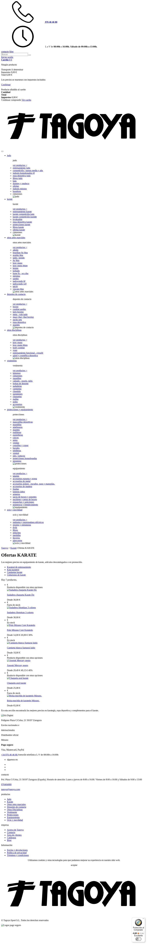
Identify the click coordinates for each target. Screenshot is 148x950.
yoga (15, 350)
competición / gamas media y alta (28, 170)
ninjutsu (16, 276)
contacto (5, 51)
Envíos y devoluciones (17, 850)
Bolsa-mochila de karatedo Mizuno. (23, 700)
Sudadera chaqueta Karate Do (20, 595)
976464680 (6, 784)
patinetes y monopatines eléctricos (28, 522)
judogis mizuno (20, 188)
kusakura (17, 191)
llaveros (16, 538)
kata (14, 181)
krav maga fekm (20, 265)
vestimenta (12, 360)
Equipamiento (13, 817)
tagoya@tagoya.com (10, 789)
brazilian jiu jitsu (20, 252)
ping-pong (17, 540)
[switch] (138, 939)
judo (9, 155)
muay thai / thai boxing (23, 317)
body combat (19, 347)
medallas (17, 535)
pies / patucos (19, 456)
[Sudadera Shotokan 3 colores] (21, 607)
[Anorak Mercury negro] (18, 660)
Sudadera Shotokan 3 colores (20, 612)
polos (15, 401)
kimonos (17, 373)
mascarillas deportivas (23, 422)
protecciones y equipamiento (20, 409)
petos (15, 440)
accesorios (17, 404)
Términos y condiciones (18, 855)
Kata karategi (13, 569)
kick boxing (18, 312)
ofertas (16, 186)
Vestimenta (12, 812)
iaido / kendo (19, 258)
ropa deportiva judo (21, 175)
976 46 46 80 (9, 754)
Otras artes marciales (16, 804)
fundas (16, 489)
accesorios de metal (21, 481)
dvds (15, 527)
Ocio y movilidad (15, 820)
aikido (15, 250)
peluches (17, 532)
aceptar (74, 865)
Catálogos (11, 837)
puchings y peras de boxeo (25, 499)
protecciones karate (21, 224)
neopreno (17, 461)
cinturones (17, 375)
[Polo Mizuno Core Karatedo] (21, 625)
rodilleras (17, 432)
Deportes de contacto (16, 807)
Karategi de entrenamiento (19, 567)
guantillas (17, 424)
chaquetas (17, 396)
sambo (16, 278)
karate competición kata (23, 214)
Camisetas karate (14, 572)
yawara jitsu (18, 289)
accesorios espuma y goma (25, 478)
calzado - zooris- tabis (23, 381)
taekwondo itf (19, 281)
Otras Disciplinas (15, 809)
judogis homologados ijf (24, 173)
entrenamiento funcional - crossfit (28, 353)
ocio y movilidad (14, 510)
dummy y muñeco (21, 183)
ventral (16, 453)
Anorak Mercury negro (17, 665)
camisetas (17, 388)
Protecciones (12, 815)
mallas (15, 399)
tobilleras (17, 450)
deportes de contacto (16, 294)
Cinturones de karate (16, 575)
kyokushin (17, 219)
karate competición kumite (25, 216)
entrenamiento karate (22, 211)
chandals (17, 391)
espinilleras (18, 435)
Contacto (11, 832)
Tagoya (4, 548)
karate (9, 199)
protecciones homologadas (25, 458)
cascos (16, 437)
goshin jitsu (18, 255)
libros (15, 530)
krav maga (17, 263)
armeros (16, 494)
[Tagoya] (74, 148)
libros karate (18, 227)
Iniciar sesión (7, 57)
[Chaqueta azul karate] (17, 678)
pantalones (17, 394)
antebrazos (17, 427)
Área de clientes (14, 835)
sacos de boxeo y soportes (24, 497)
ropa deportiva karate (22, 222)
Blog (9, 840)
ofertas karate (19, 230)
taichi (15, 286)
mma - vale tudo (20, 314)
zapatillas (17, 378)
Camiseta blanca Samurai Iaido (21, 647)
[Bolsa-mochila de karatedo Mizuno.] (24, 695)
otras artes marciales (16, 237)
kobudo (16, 271)
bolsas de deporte (20, 383)
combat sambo (19, 309)
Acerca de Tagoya (15, 830)
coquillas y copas (20, 445)
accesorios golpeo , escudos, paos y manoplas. (34, 484)
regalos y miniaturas (22, 525)
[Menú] (143, 919)
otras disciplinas (14, 330)
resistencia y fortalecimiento (25, 504)
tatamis (16, 476)
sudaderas (17, 386)
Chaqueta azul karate (16, 683)
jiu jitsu (16, 260)
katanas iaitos (19, 491)
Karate (10, 802)
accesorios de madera (22, 486)
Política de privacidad (17, 852)
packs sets (17, 319)
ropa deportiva (19, 322)
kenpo (15, 268)
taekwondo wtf (19, 284)
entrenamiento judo (21, 168)
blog (11, 51)
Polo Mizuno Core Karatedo (20, 630)
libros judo (17, 178)
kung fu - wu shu (20, 273)
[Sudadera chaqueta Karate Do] (22, 590)
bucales (16, 448)
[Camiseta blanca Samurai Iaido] (22, 643)
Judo (9, 799)
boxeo (15, 306)
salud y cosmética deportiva (25, 355)
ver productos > (20, 165)
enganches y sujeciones (23, 502)
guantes (16, 325)
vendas (16, 443)
